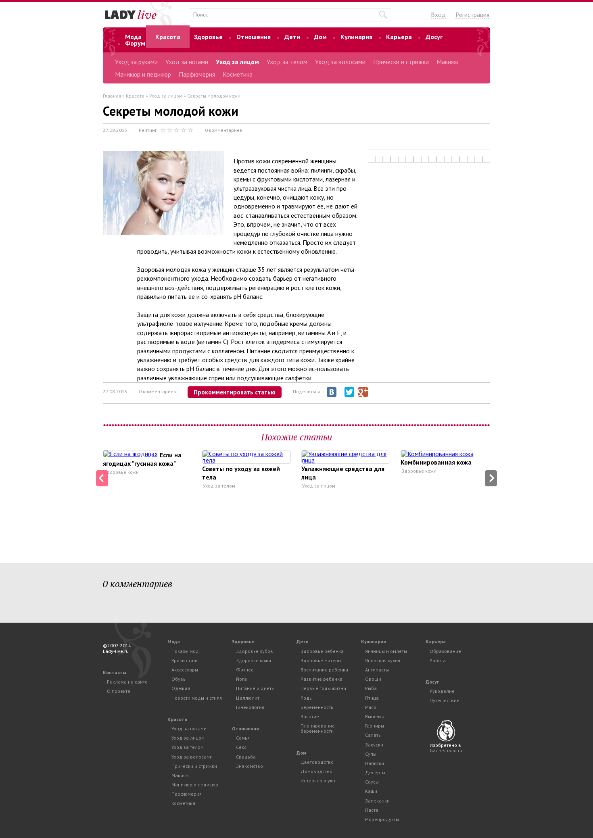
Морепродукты (382, 819)
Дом (320, 36)
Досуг (434, 36)
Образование (445, 651)
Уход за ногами (186, 61)
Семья (243, 737)
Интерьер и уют (318, 780)
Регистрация (472, 14)
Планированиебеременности (318, 728)
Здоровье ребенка (322, 651)
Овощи (373, 679)
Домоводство (316, 771)
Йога (241, 679)
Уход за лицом (237, 61)
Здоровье (208, 36)
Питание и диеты (255, 688)
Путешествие (444, 700)
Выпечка (374, 716)
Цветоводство (317, 762)
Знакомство (249, 766)
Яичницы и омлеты (386, 651)
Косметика (238, 74)
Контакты (114, 672)
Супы (370, 754)
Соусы (372, 781)
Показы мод (185, 651)
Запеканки (377, 800)
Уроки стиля (184, 660)
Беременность (317, 707)
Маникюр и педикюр (143, 74)
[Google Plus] (363, 392)
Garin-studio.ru (446, 750)
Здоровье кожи (121, 472)
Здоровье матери (321, 660)
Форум (135, 43)
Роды (307, 697)
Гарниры (374, 725)
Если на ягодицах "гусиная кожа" (142, 459)
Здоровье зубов (254, 651)
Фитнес (244, 669)
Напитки (374, 763)
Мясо (370, 707)
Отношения (253, 36)
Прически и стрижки (401, 61)
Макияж (447, 61)
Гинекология (250, 707)
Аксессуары (184, 669)
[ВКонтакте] (331, 392)
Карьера (399, 36)
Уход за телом (287, 61)
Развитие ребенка (321, 679)
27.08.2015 (115, 130)
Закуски (374, 744)
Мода (133, 36)
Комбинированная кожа (436, 462)
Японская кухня (382, 660)
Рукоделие (442, 691)
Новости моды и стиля (196, 697)
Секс (241, 747)
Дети (292, 36)
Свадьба (246, 756)
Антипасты (377, 669)
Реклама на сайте (127, 681)
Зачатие (310, 716)
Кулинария (356, 36)
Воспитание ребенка (324, 669)
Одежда (180, 688)
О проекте (118, 691)
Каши (371, 791)
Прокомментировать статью (235, 392)
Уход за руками (136, 61)
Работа (438, 660)
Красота (167, 37)
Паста (371, 810)
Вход (438, 14)
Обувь (178, 679)
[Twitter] (349, 392)
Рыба (371, 688)
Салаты (373, 735)
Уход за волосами (340, 61)
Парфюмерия (197, 74)
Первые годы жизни (323, 688)
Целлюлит (247, 697)
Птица (372, 697)
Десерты (375, 772)
